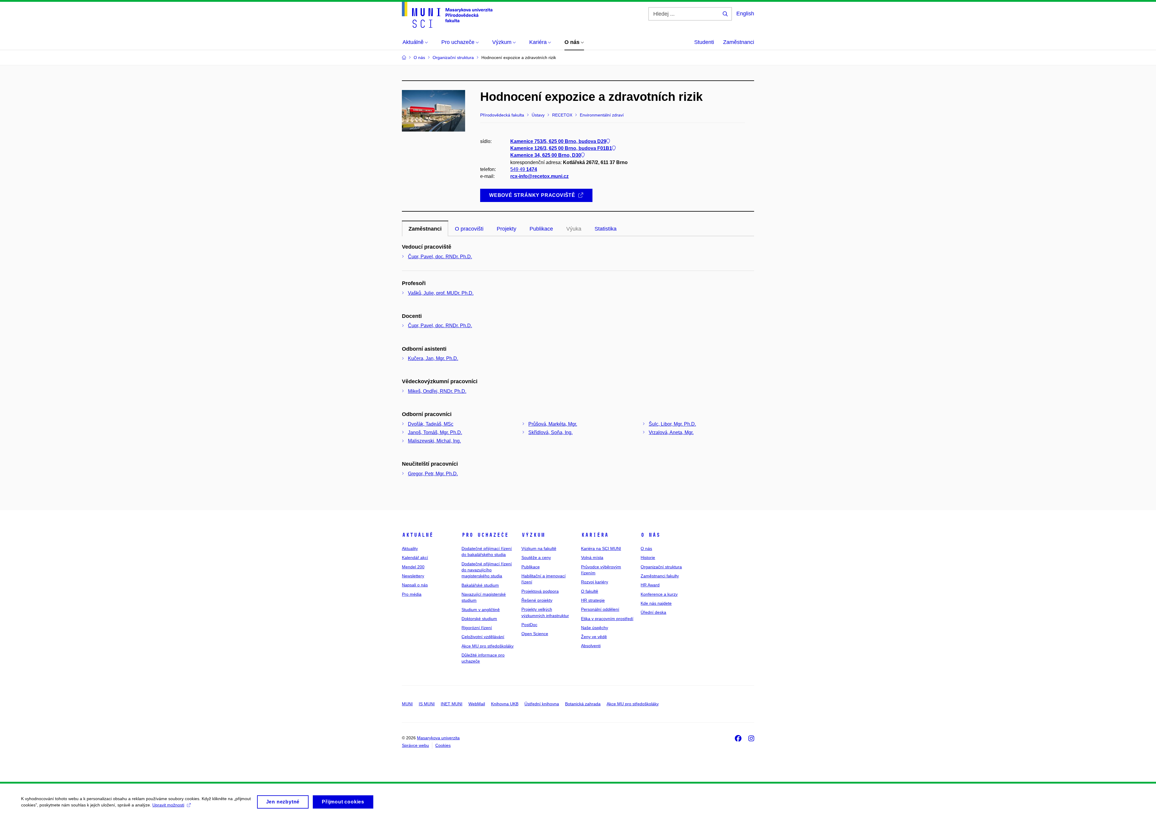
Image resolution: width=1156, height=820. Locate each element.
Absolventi (591, 645)
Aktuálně (417, 535)
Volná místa (592, 557)
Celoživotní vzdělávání (482, 636)
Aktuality (410, 548)
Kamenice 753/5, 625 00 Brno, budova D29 (558, 141)
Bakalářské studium (480, 585)
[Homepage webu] (447, 15)
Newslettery (413, 575)
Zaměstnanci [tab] (425, 229)
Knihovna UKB (504, 703)
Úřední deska (653, 612)
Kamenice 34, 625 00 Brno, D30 (545, 155)
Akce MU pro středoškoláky (487, 646)
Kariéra (594, 535)
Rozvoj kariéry (594, 581)
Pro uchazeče (484, 535)
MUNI (407, 703)
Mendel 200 (413, 566)
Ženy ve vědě (594, 636)
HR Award (650, 584)
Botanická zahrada (583, 703)
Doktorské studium (479, 618)
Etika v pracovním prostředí (607, 618)
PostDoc (529, 624)
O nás (650, 535)
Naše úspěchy (594, 627)
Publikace (530, 566)
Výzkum (533, 535)
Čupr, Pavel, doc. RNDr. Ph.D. (440, 256)
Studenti (704, 42)
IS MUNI (427, 703)
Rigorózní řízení (476, 627)
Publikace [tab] (541, 229)
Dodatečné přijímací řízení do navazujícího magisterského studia (486, 570)
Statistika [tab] (606, 229)
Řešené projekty (536, 600)
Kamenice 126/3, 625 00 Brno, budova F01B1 (561, 148)
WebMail (476, 703)
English (745, 14)
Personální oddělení (600, 609)
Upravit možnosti (168, 805)
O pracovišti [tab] (469, 229)
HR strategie (593, 600)
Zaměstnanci (738, 42)
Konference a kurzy (659, 594)
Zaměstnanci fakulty (660, 575)
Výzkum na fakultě (538, 548)
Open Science (534, 633)
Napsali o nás (415, 584)
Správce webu (415, 745)
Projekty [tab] (506, 229)
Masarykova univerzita (438, 737)
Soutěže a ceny (536, 557)
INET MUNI (451, 703)
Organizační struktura (661, 566)
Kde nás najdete (656, 603)
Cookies (443, 745)
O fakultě (589, 591)
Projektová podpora (540, 591)
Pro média (411, 594)
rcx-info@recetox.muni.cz (539, 176)
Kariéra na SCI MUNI (601, 548)
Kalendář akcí (415, 557)
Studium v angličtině (480, 609)
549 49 (523, 169)
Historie (648, 557)
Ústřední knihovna (541, 703)
